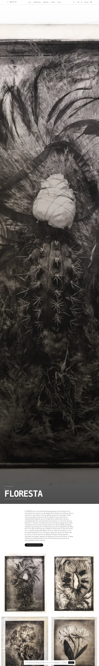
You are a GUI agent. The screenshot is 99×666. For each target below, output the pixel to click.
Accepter (71, 662)
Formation (53, 2)
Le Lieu (29, 2)
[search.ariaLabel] (74, 2)
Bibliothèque (46, 2)
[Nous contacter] (91, 2)
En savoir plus (56, 662)
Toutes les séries (9, 486)
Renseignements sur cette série (34, 545)
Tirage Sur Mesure (37, 2)
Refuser (64, 662)
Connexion (86, 2)
